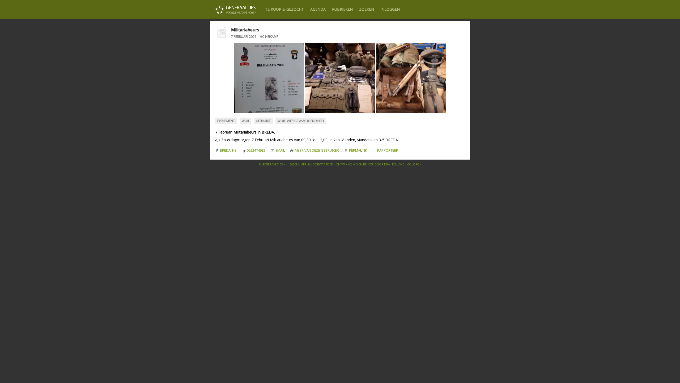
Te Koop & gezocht (284, 9)
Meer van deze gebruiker (316, 150)
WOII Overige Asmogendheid (301, 121)
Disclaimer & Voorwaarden (311, 164)
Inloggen (390, 9)
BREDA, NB (228, 150)
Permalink (357, 150)
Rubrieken (342, 9)
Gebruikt (263, 121)
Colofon (414, 164)
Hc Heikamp (269, 36)
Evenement (226, 121)
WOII (245, 121)
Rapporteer (387, 150)
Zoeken (366, 9)
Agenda (318, 9)
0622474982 (255, 150)
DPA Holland (394, 164)
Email (280, 150)
